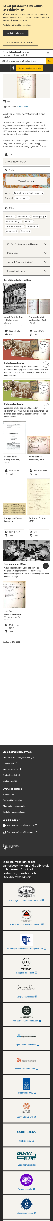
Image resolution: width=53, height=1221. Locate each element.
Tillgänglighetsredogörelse (14, 806)
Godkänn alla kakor (15, 33)
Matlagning (38, 216)
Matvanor (10, 231)
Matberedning (12, 221)
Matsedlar (22, 216)
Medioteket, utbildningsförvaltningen (18, 757)
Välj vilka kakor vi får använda (20, 42)
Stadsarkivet (22, 107)
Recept (9, 216)
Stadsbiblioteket (10, 775)
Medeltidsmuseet (10, 769)
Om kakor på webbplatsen (14, 812)
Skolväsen (31, 226)
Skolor (27, 221)
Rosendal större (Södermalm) (27, 193)
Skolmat (24, 231)
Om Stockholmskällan (12, 800)
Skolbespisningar (13, 226)
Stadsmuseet (8, 763)
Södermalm (21, 198)
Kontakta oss (8, 794)
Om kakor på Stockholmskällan (16, 25)
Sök (49, 61)
